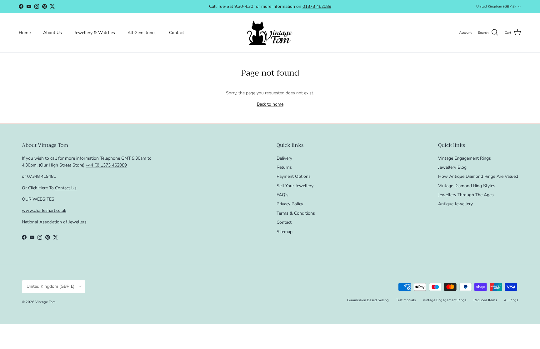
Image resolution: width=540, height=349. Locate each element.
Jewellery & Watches (94, 33)
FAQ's (282, 195)
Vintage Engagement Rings (464, 158)
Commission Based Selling (368, 300)
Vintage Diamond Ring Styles (466, 186)
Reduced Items (485, 300)
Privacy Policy (290, 204)
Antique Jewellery (455, 204)
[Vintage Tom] (270, 32)
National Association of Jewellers (54, 222)
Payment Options (294, 176)
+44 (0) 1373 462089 (106, 165)
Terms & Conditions (296, 213)
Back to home (270, 104)
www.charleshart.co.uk (44, 210)
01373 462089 (316, 6)
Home (25, 33)
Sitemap (284, 232)
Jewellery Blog (452, 167)
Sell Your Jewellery (295, 186)
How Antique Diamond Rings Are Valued (478, 176)
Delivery (284, 158)
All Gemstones (142, 33)
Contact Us (66, 188)
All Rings (511, 300)
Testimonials (406, 300)
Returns (284, 167)
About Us (52, 33)
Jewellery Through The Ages (466, 195)
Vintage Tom (45, 302)
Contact (176, 33)
